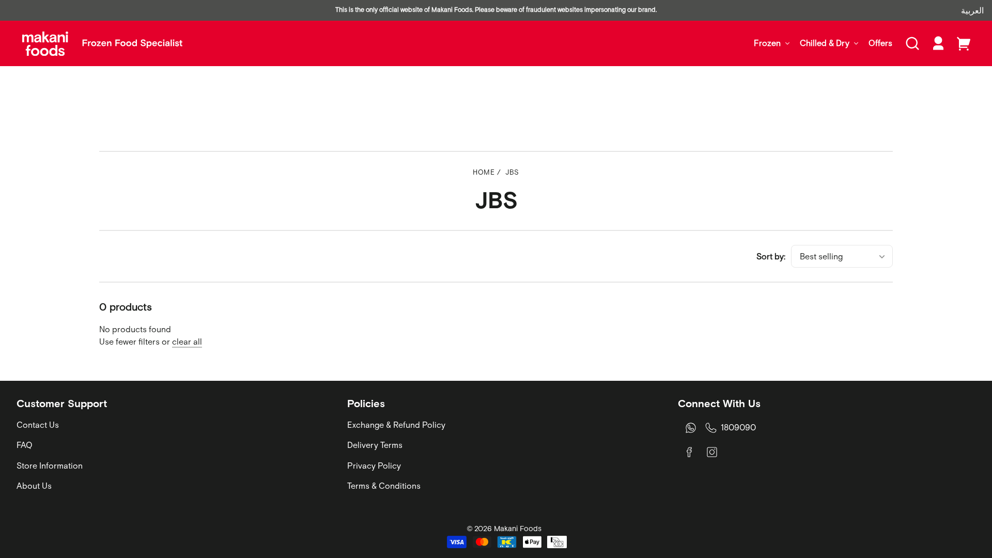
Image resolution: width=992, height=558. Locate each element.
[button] (912, 43)
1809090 (738, 427)
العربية (972, 10)
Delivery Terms (374, 445)
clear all (187, 341)
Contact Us (38, 424)
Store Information (50, 465)
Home (484, 172)
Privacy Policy (374, 465)
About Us (34, 485)
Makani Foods (517, 528)
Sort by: (770, 256)
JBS (512, 172)
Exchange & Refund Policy (396, 424)
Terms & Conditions (384, 485)
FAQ (25, 445)
